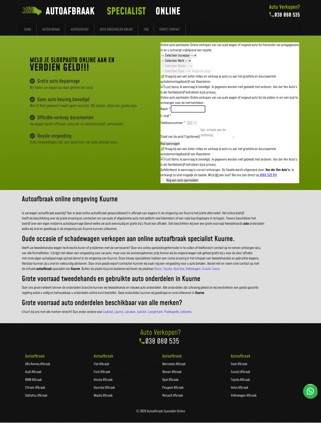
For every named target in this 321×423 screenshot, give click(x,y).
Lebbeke (185, 311)
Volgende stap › (202, 71)
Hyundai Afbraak (104, 387)
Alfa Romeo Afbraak (37, 364)
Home (27, 29)
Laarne (118, 311)
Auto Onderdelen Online (116, 29)
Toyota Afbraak (240, 379)
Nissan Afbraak (172, 371)
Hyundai (178, 268)
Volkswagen (193, 268)
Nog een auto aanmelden (182, 180)
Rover (158, 268)
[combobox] (191, 123)
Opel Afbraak (170, 379)
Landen (142, 311)
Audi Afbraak (33, 371)
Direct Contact (169, 29)
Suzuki (206, 268)
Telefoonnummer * (172, 123)
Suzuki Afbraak (240, 371)
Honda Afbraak (103, 379)
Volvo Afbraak (239, 387)
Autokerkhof (80, 29)
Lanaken (130, 311)
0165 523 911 (268, 175)
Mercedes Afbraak (174, 364)
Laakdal (108, 311)
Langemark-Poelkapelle (163, 311)
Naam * (165, 109)
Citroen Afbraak (35, 387)
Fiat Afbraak (101, 364)
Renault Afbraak (172, 395)
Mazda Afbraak (103, 395)
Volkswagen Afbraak (244, 395)
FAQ (146, 29)
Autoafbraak (51, 29)
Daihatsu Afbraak (36, 395)
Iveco (215, 268)
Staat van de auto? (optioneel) (180, 136)
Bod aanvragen (170, 143)
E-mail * (165, 116)
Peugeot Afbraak (173, 387)
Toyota (167, 268)
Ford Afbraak (102, 371)
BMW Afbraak (33, 379)
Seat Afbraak (239, 364)
